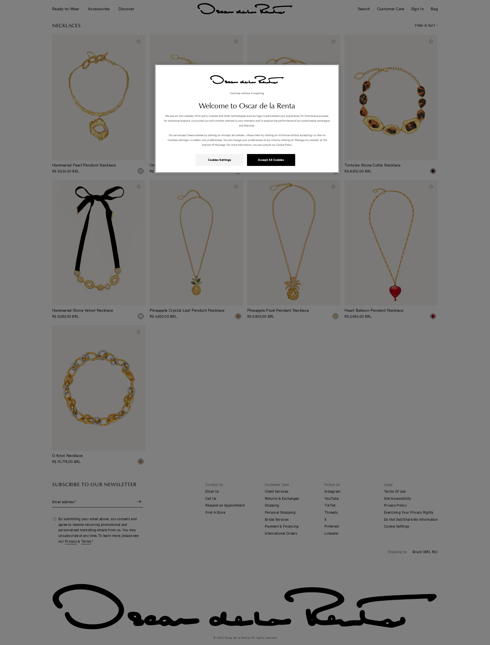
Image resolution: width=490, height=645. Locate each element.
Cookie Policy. (284, 144)
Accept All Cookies (271, 160)
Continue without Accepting (247, 93)
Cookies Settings (219, 160)
